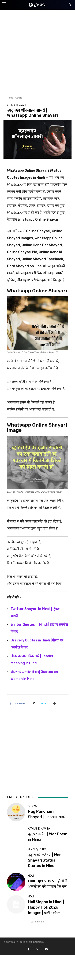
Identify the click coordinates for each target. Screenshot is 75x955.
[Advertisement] (37, 52)
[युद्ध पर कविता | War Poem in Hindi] (16, 835)
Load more (36, 921)
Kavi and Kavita (39, 828)
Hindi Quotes (37, 849)
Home (10, 97)
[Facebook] (28, 949)
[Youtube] (46, 949)
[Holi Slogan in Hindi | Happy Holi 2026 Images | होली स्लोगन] (16, 904)
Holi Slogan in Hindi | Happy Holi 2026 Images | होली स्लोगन (46, 907)
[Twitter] (37, 949)
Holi (31, 875)
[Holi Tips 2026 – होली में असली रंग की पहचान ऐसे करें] (16, 882)
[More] (54, 703)
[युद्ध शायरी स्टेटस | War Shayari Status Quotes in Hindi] (16, 857)
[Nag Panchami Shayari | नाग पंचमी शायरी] (16, 812)
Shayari (21, 105)
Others (18, 97)
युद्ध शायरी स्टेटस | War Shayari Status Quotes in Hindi (44, 860)
